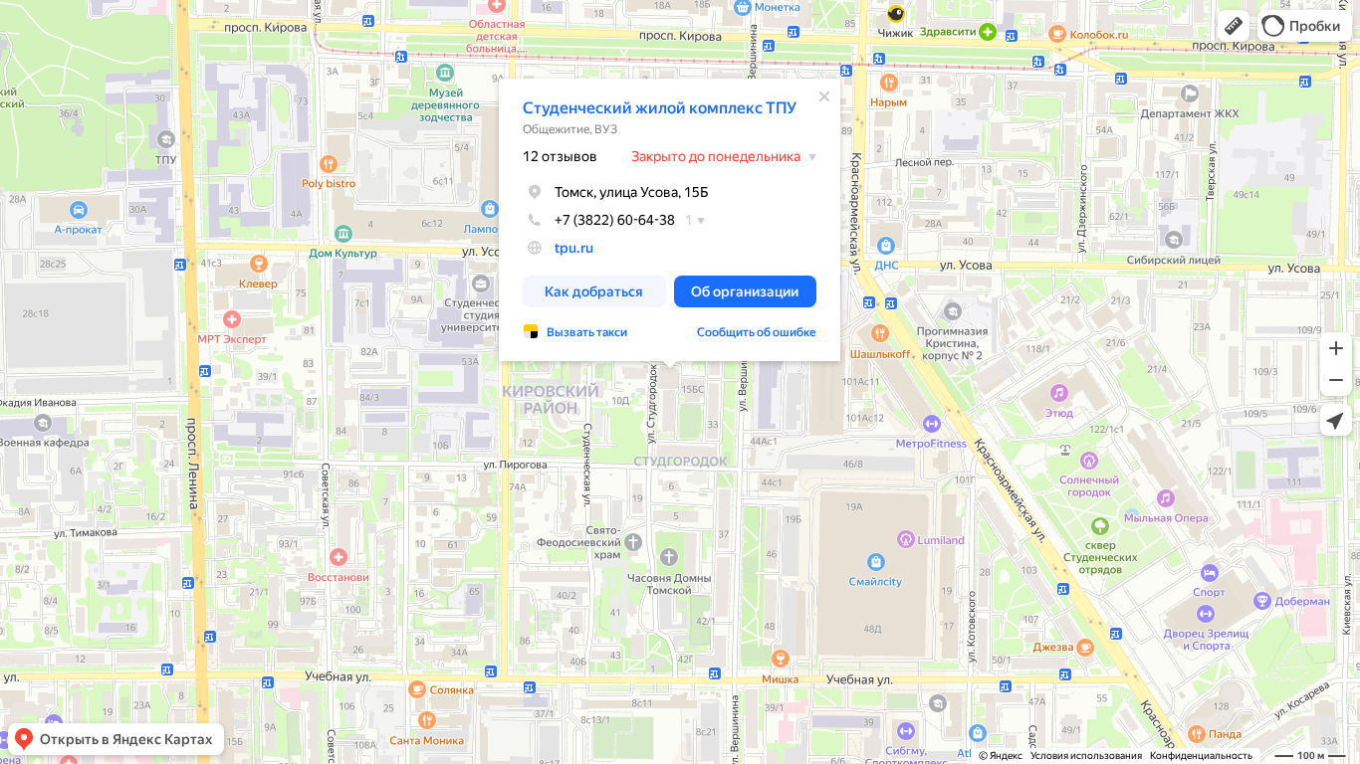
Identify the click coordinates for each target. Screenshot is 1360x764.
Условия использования (1086, 755)
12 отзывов (560, 156)
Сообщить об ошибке (756, 332)
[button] (1233, 26)
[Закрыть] (824, 96)
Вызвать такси (587, 332)
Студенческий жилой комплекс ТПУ (659, 107)
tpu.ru (574, 248)
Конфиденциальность (1201, 755)
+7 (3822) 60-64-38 (615, 220)
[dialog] (669, 220)
